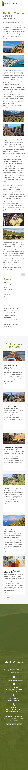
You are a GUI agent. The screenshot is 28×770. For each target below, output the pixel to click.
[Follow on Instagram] (10, 724)
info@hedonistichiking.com (14, 680)
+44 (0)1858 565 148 (15, 711)
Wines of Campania (8, 322)
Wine (14, 18)
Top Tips (6, 299)
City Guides (6, 282)
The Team (6, 296)
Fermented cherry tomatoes (11, 308)
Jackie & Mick (7, 294)
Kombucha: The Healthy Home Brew (13, 319)
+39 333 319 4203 (16, 709)
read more (6, 383)
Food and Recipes (8, 289)
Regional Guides (8, 285)
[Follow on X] (18, 724)
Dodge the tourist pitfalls (10, 313)
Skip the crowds (8, 329)
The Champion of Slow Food (11, 324)
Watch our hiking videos (10, 310)
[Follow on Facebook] (7, 724)
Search (23, 274)
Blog (11, 18)
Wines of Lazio (7, 326)
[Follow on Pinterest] (13, 724)
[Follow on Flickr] (15, 724)
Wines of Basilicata (8, 317)
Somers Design (14, 720)
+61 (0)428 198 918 (14, 700)
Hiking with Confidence (9, 315)
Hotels (5, 292)
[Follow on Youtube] (20, 724)
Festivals (6, 287)
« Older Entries (6, 597)
